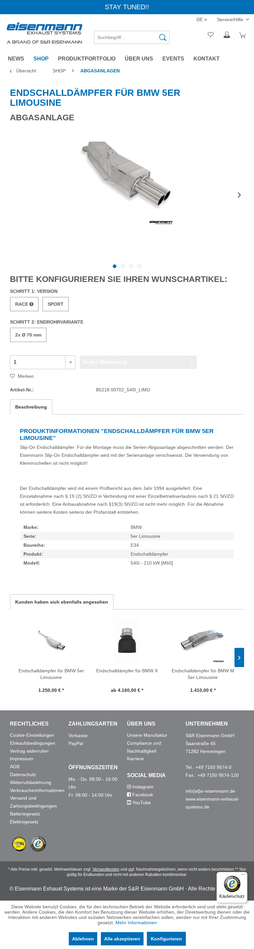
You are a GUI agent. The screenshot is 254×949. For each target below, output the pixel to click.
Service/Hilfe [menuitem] (230, 19)
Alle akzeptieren (122, 938)
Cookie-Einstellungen (32, 735)
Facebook (142, 794)
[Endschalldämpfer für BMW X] (127, 641)
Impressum (21, 758)
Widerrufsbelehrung (30, 782)
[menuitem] (132, 35)
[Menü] (243, 876)
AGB (15, 766)
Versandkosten (106, 869)
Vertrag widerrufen (29, 751)
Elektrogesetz (24, 821)
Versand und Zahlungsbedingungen (33, 802)
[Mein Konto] (227, 35)
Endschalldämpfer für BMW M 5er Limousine (203, 674)
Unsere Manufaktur (147, 735)
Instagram (142, 786)
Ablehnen (83, 938)
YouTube (141, 802)
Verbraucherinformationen (37, 790)
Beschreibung (31, 407)
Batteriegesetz (25, 813)
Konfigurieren (166, 938)
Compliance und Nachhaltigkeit (144, 747)
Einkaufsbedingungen (32, 743)
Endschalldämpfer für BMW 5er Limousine (51, 674)
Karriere (135, 758)
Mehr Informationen (136, 922)
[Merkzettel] (211, 35)
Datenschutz (23, 774)
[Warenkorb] (243, 35)
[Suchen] (163, 37)
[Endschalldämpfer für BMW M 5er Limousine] (203, 641)
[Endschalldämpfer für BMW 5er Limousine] (51, 641)
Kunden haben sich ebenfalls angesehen (61, 602)
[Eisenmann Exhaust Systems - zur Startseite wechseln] (44, 33)
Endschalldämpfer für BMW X (127, 670)
